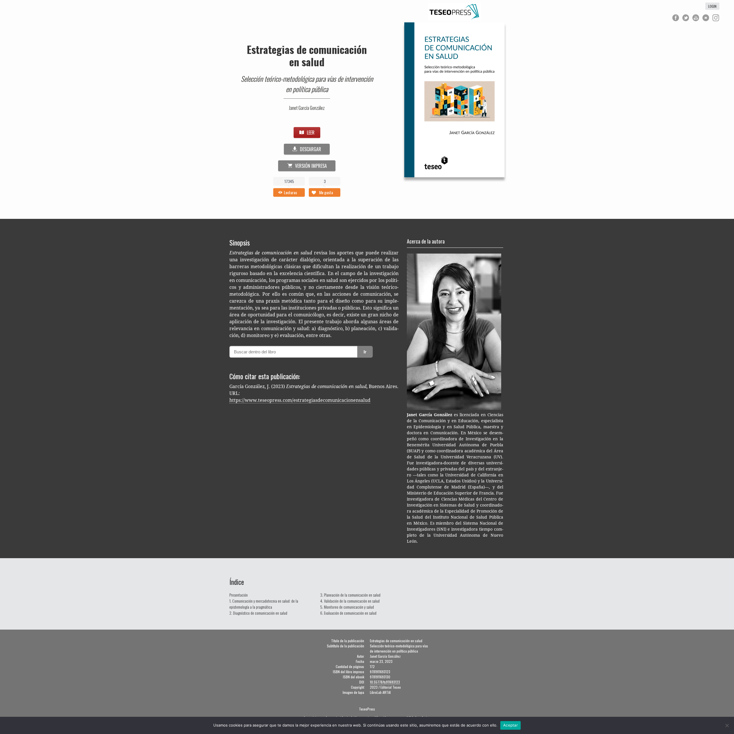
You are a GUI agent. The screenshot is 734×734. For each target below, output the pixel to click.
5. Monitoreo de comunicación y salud (347, 607)
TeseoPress (367, 708)
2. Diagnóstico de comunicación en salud (258, 613)
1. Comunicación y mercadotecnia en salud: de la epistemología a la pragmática (263, 604)
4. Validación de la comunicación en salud (350, 601)
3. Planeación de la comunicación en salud (350, 595)
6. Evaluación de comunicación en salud (348, 613)
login (712, 6)
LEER (311, 132)
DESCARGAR (310, 149)
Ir (365, 351)
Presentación (238, 595)
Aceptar (510, 725)
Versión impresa (311, 165)
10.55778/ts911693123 (385, 682)
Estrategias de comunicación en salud (307, 55)
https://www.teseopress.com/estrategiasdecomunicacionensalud (299, 400)
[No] (727, 725)
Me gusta (326, 192)
